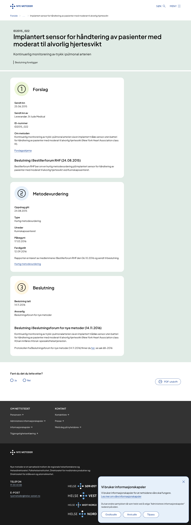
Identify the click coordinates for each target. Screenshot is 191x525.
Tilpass (151, 514)
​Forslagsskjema (23, 150)
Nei (29, 380)
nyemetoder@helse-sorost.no (25, 495)
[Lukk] (184, 482)
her (93, 347)
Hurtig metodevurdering (27, 263)
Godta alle (111, 514)
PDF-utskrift (171, 381)
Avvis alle (132, 514)
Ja (15, 380)
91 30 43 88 (16, 484)
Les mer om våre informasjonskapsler (121, 496)
